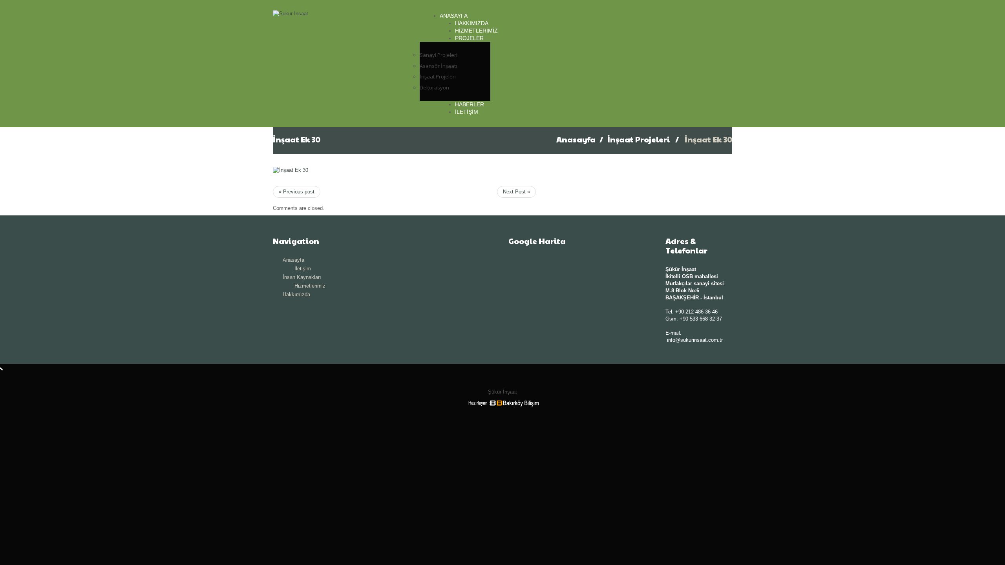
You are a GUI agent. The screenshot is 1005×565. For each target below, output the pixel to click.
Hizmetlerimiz (476, 30)
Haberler (469, 104)
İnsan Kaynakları (302, 277)
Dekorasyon (434, 87)
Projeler (469, 38)
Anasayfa (454, 16)
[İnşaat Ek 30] (290, 170)
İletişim (466, 112)
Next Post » (516, 192)
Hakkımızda (471, 23)
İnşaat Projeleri (438, 76)
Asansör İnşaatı (438, 65)
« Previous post (296, 192)
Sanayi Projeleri (438, 54)
